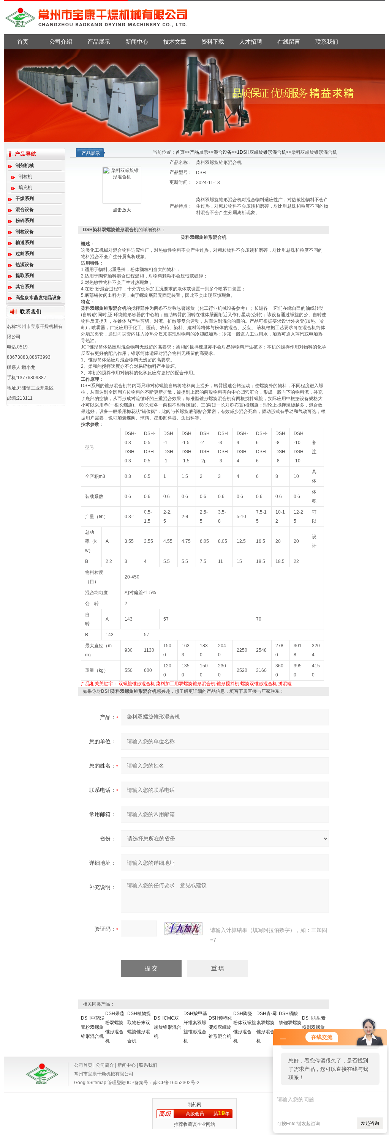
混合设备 (222, 152)
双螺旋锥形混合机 (137, 683)
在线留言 (288, 41)
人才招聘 (250, 41)
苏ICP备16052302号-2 (176, 1082)
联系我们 (326, 41)
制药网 (194, 1104)
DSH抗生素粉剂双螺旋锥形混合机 (314, 1027)
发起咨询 (370, 1123)
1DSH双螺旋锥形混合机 (261, 152)
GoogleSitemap (90, 1082)
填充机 (25, 187)
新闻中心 (136, 41)
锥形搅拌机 (228, 683)
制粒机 (25, 176)
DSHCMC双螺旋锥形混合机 (167, 1027)
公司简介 (105, 1065)
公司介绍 (60, 41)
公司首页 (83, 1065)
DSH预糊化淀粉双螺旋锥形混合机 (220, 1027)
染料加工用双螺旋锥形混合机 (185, 683)
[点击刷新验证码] (183, 928)
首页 (22, 41)
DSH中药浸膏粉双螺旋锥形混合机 (92, 1027)
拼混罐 (285, 683)
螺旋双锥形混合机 (258, 683)
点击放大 (122, 210)
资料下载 (212, 41)
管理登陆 (117, 1082)
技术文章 (174, 41)
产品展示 (98, 41)
